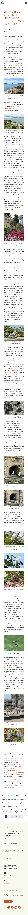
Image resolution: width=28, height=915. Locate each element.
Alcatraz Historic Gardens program (13, 65)
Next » (20, 816)
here (5, 528)
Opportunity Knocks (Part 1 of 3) (12, 806)
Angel (15, 75)
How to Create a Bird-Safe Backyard (14, 799)
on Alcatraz (16, 665)
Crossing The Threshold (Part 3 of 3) (14, 796)
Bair (12, 75)
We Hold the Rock (18, 205)
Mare (21, 75)
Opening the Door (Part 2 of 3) (12, 803)
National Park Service (11, 261)
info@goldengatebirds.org (9, 875)
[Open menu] (25, 3)
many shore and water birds (11, 108)
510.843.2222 (6, 883)
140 (16, 816)
